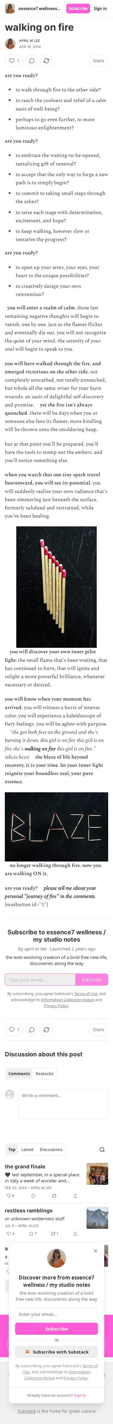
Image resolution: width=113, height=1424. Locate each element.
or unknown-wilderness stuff (34, 1218)
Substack (27, 1411)
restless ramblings (29, 1211)
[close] (95, 1251)
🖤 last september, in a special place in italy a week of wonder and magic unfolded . (42, 1177)
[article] (56, 1181)
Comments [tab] (19, 1073)
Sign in (100, 8)
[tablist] (31, 1074)
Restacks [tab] (44, 1073)
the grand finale (25, 1167)
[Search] (102, 1150)
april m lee (29, 41)
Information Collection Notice (67, 999)
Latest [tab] (27, 1149)
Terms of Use (85, 993)
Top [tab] (11, 1149)
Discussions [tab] (51, 1149)
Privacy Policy (76, 1378)
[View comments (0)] (32, 61)
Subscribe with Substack (61, 1352)
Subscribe (78, 8)
